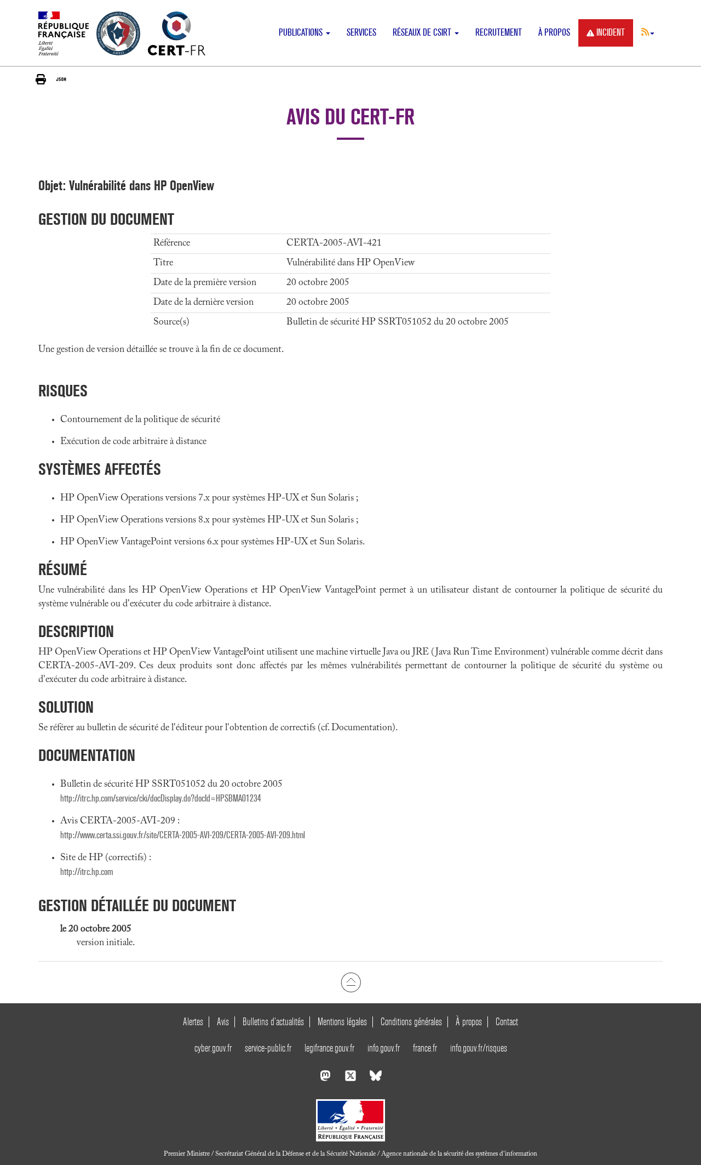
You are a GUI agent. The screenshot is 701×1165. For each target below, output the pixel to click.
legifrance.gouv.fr (329, 1048)
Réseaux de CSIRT (423, 32)
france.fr (425, 1048)
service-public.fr (268, 1048)
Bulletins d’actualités (273, 1021)
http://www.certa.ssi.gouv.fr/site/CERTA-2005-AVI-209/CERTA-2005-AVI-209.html (182, 835)
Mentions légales (342, 1021)
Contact (507, 1021)
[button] (648, 31)
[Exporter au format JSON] (61, 79)
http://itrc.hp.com (86, 872)
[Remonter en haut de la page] (351, 982)
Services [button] (361, 32)
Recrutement (498, 32)
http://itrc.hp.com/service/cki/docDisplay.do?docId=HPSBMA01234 (160, 798)
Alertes (193, 1021)
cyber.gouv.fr (213, 1048)
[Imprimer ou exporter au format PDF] (41, 79)
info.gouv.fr (383, 1048)
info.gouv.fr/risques (478, 1048)
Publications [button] (302, 32)
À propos (554, 32)
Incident (610, 32)
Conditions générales (411, 1021)
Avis (223, 1021)
